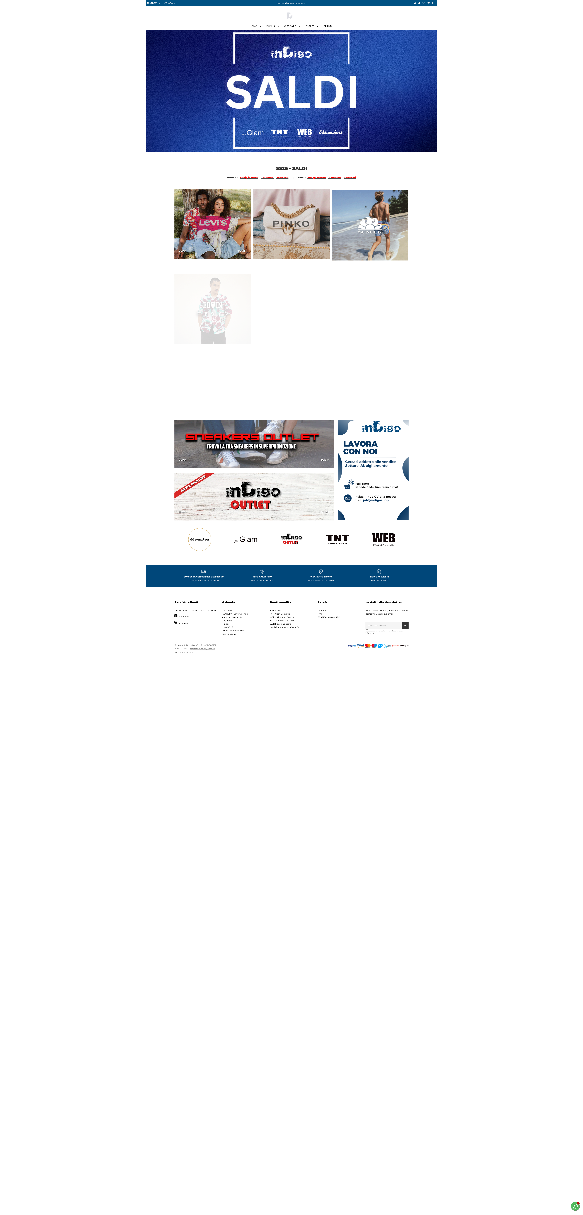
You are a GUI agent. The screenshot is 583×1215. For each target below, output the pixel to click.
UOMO (182, 250)
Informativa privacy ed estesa (202, 649)
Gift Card (290, 26)
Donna (270, 26)
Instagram (184, 623)
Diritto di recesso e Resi (233, 630)
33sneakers (275, 610)
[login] (418, 3)
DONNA (242, 250)
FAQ (320, 614)
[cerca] (413, 3)
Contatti (322, 610)
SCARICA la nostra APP (329, 617)
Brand (327, 26)
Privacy (225, 624)
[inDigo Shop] (291, 21)
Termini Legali (229, 634)
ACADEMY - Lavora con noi (235, 614)
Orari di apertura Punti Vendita (285, 627)
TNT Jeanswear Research (282, 620)
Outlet (309, 26)
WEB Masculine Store (280, 624)
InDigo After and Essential (282, 617)
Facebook (184, 616)
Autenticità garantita (232, 617)
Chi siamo (227, 610)
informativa (369, 633)
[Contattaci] (422, 3)
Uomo (253, 26)
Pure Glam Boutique (280, 614)
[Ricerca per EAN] (432, 3)
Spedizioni (227, 627)
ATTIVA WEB (187, 652)
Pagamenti (227, 620)
